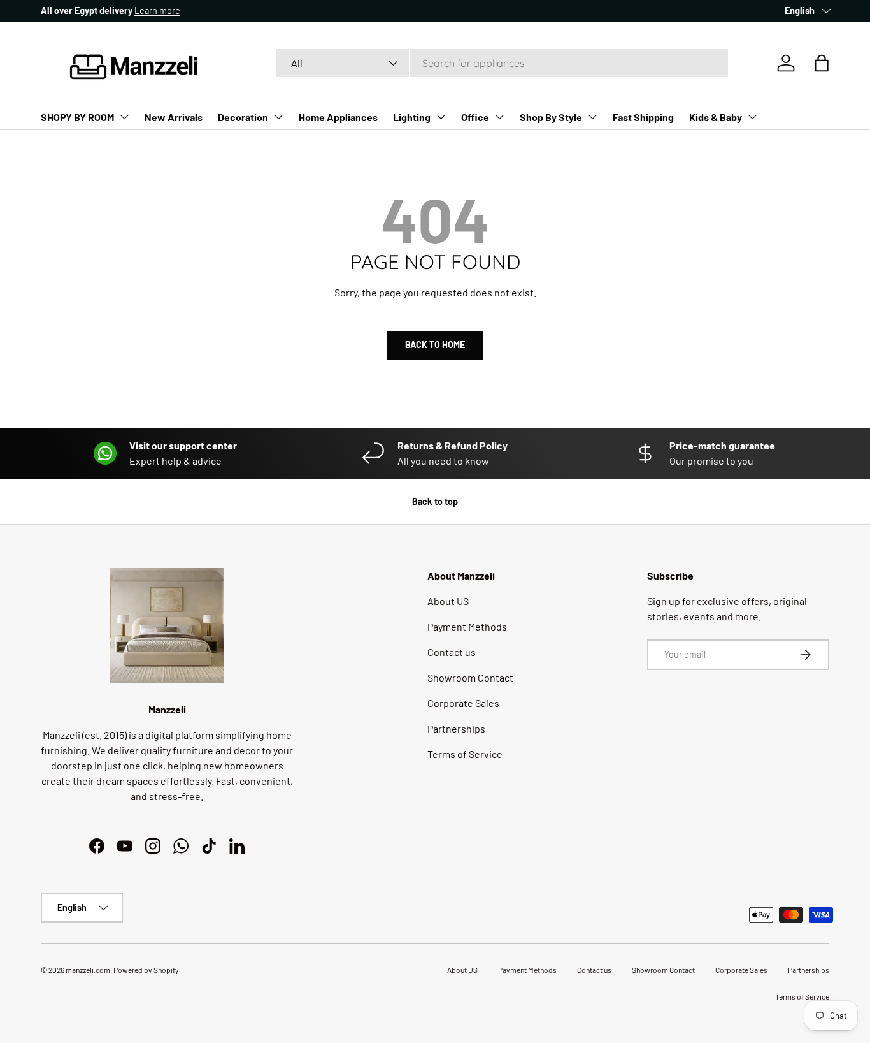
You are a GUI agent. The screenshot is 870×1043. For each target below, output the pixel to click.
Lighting (412, 117)
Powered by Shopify (146, 969)
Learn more (157, 10)
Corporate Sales (463, 703)
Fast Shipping (643, 117)
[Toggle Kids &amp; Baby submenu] (752, 116)
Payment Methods (467, 626)
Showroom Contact (470, 677)
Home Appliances (338, 117)
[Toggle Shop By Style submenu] (592, 116)
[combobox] (502, 63)
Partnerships (456, 728)
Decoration (243, 117)
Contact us (451, 652)
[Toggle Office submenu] (499, 116)
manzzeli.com (88, 969)
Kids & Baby (715, 117)
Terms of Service (465, 754)
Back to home (435, 344)
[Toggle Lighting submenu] (440, 116)
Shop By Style (551, 117)
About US (448, 601)
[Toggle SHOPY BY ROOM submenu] (124, 116)
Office (475, 117)
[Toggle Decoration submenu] (278, 116)
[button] (822, 63)
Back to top (435, 501)
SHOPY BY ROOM (77, 117)
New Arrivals (174, 117)
